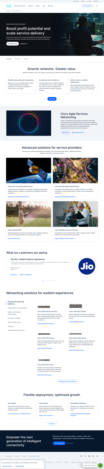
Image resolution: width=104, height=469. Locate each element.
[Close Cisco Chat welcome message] (81, 464)
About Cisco (9, 456)
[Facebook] (81, 456)
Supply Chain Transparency (77, 462)
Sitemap (94, 462)
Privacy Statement (7, 466)
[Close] (43, 462)
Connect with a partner (34, 456)
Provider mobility (14, 318)
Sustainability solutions (16, 330)
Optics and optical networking (14, 313)
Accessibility (58, 462)
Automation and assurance (17, 308)
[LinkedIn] (89, 456)
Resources (17, 58)
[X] (85, 456)
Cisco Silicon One (14, 322)
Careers (24, 456)
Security (11, 326)
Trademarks (66, 462)
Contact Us (17, 456)
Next (100, 267)
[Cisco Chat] (100, 465)
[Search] (97, 6)
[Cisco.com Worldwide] (9, 5)
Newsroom (87, 462)
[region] (22, 464)
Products (26, 58)
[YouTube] (93, 456)
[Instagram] (97, 456)
